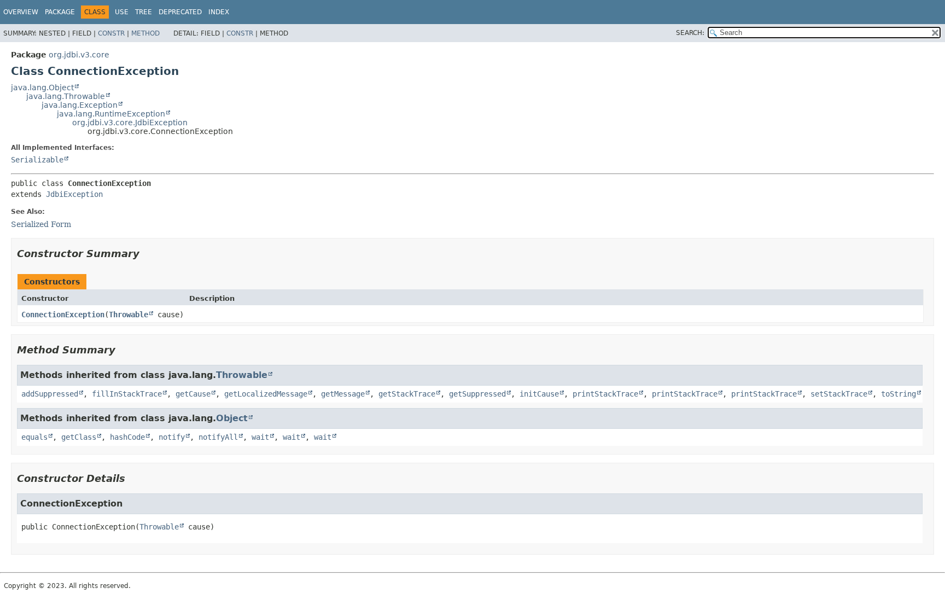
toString (898, 393)
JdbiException (74, 194)
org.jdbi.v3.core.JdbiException (130, 122)
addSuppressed (49, 393)
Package (60, 12)
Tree (143, 12)
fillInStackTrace (127, 393)
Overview (20, 12)
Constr (111, 33)
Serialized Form (41, 224)
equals (34, 437)
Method (145, 33)
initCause (539, 393)
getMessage (343, 393)
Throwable (128, 314)
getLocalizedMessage (265, 393)
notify (172, 437)
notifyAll (218, 437)
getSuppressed (477, 393)
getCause (193, 393)
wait (260, 437)
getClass (78, 437)
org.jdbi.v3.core (79, 54)
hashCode (127, 437)
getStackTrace (406, 393)
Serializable (37, 159)
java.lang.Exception (80, 105)
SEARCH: (690, 33)
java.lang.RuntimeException (111, 113)
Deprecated (180, 12)
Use (122, 12)
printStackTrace (605, 393)
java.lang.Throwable (65, 96)
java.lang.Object (42, 87)
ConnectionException (62, 314)
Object (232, 418)
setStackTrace (838, 393)
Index (218, 12)
